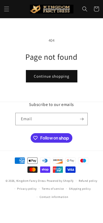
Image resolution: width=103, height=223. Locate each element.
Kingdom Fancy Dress (31, 181)
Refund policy (88, 181)
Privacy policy (27, 189)
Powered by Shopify (60, 181)
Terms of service (53, 189)
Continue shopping (51, 76)
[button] (6, 9)
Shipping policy (80, 189)
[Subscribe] (81, 119)
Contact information (54, 197)
